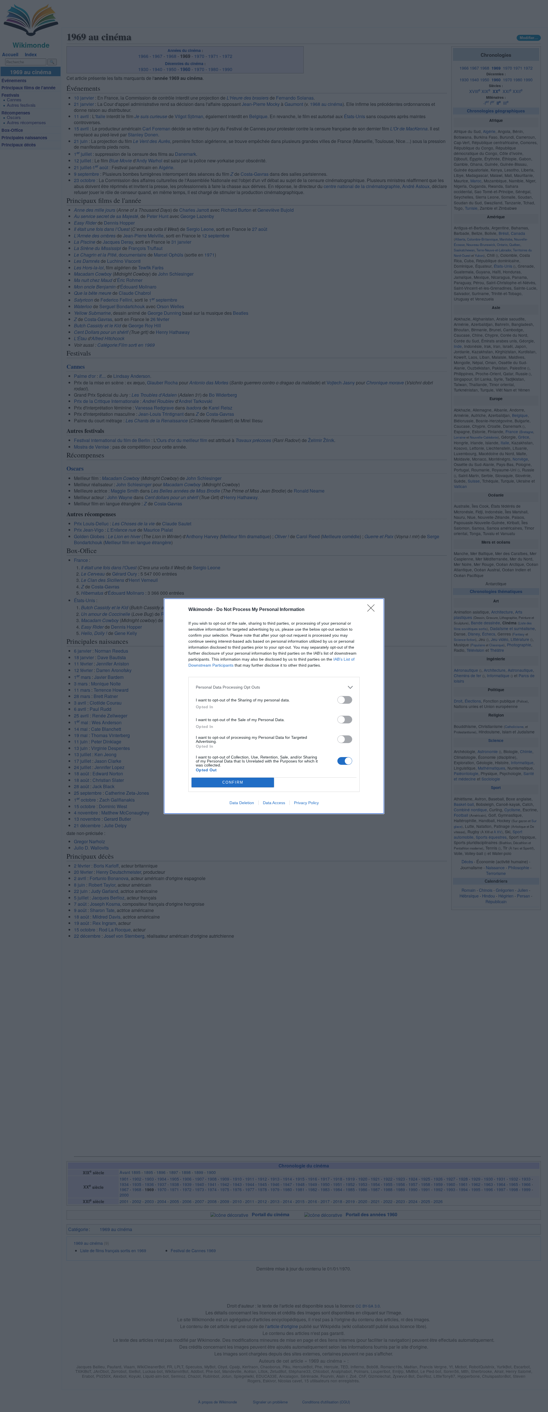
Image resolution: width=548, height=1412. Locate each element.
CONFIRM (232, 782)
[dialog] (274, 706)
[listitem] (274, 687)
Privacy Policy (306, 802)
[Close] (372, 609)
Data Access (274, 802)
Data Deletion (241, 802)
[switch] (344, 700)
